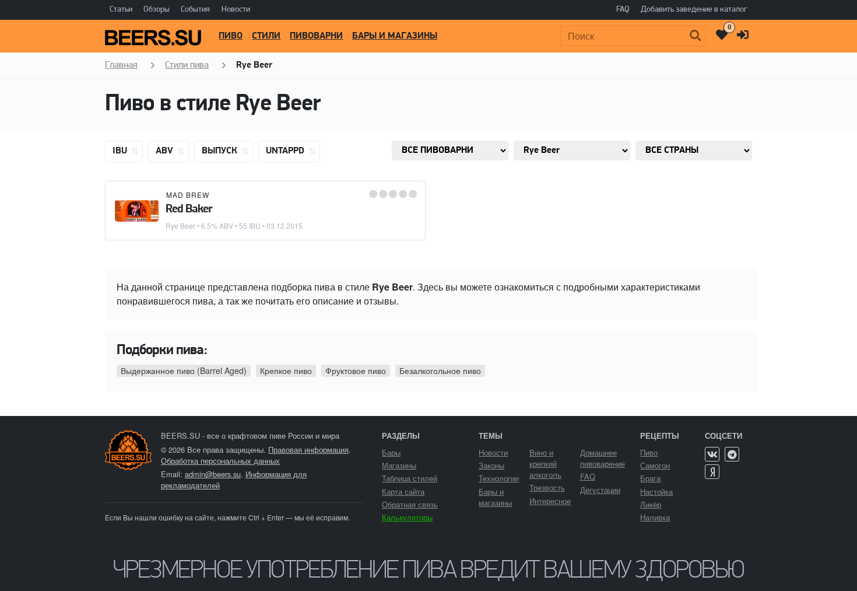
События (195, 9)
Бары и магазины (394, 36)
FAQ (623, 9)
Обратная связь (410, 504)
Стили (266, 36)
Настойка (656, 491)
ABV (165, 151)
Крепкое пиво (286, 370)
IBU (121, 151)
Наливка (655, 517)
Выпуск (221, 151)
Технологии (499, 478)
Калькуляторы (407, 517)
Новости (236, 9)
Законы (491, 465)
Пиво (231, 36)
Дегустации (600, 489)
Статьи (121, 9)
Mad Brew (187, 195)
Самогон (655, 465)
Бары (391, 452)
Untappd (286, 151)
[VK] (712, 454)
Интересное (550, 500)
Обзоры (156, 9)
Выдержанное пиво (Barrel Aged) (184, 370)
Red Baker (189, 209)
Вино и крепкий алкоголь (545, 463)
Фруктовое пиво (355, 370)
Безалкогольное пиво (440, 370)
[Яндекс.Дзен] (712, 471)
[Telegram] (732, 454)
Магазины (399, 465)
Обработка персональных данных (220, 460)
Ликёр (650, 504)
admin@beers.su (213, 474)
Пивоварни (316, 36)
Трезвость (547, 487)
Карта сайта (403, 491)
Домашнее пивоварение (602, 458)
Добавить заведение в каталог (694, 9)
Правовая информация (308, 449)
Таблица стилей (409, 478)
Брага (650, 478)
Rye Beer (180, 225)
